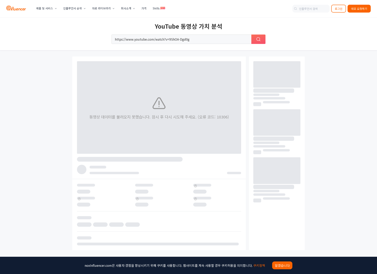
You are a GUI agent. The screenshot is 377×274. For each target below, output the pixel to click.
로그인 (338, 9)
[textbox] (311, 9)
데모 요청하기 (359, 9)
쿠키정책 (259, 265)
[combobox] (311, 9)
